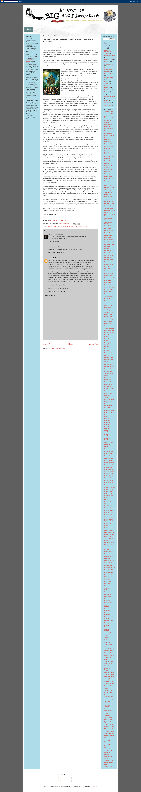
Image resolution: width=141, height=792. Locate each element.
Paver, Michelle (109, 551)
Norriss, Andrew (109, 542)
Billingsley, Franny (107, 149)
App (105, 48)
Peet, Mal (107, 558)
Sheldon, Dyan (108, 637)
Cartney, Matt (108, 181)
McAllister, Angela (109, 495)
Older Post (93, 344)
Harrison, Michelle (107, 349)
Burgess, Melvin (109, 174)
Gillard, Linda (108, 305)
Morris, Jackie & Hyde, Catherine (109, 520)
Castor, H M (108, 185)
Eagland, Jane (108, 264)
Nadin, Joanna (108, 530)
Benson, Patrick (109, 144)
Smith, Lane (108, 642)
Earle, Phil (107, 266)
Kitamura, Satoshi (109, 391)
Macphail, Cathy (109, 473)
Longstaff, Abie (108, 456)
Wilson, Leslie (108, 750)
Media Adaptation (109, 64)
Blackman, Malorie (107, 153)
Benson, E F (108, 141)
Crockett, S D (108, 206)
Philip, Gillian (108, 565)
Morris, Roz (107, 523)
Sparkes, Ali (107, 653)
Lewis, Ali (107, 444)
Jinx (58, 226)
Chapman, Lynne (109, 190)
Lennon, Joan (108, 442)
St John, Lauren (109, 655)
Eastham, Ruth (108, 271)
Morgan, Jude (108, 512)
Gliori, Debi (107, 307)
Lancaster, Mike (109, 412)
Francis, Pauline (109, 294)
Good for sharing (109, 55)
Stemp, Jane (108, 663)
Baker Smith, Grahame (108, 125)
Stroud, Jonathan (109, 679)
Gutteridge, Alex (109, 328)
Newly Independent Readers (108, 69)
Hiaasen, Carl (108, 357)
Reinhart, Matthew (107, 599)
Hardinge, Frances (107, 345)
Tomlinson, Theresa (107, 701)
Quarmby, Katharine (107, 589)
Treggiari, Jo (108, 713)
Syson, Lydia (108, 690)
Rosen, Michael (109, 623)
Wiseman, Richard (107, 753)
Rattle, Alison (108, 592)
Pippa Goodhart (53, 234)
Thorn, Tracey (108, 699)
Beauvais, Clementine (107, 138)
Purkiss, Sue (108, 586)
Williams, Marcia (109, 748)
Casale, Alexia (108, 183)
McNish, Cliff (108, 505)
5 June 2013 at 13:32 (54, 241)
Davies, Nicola (108, 230)
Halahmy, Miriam (109, 330)
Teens (106, 92)
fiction (54, 226)
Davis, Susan (108, 235)
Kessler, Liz (107, 386)
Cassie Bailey (52, 258)
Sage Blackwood (82, 226)
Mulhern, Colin (108, 528)
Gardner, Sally (108, 296)
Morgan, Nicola (109, 514)
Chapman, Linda (109, 187)
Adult (105, 45)
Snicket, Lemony (109, 648)
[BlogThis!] (76, 224)
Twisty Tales (108, 717)
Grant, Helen (108, 314)
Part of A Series (109, 73)
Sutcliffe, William (109, 681)
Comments (62, 781)
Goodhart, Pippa (109, 312)
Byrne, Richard (108, 176)
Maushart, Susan (109, 485)
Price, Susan (108, 574)
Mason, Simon (108, 480)
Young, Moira (108, 766)
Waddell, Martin (109, 726)
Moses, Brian (108, 525)
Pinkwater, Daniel (109, 572)
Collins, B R (107, 194)
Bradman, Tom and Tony (108, 166)
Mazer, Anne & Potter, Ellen (108, 492)
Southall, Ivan (108, 650)
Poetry (106, 81)
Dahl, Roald (107, 226)
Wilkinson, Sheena (107, 741)
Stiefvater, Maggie (107, 669)
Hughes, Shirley (109, 366)
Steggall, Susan (109, 661)
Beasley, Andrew (109, 135)
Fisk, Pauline (108, 284)
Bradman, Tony (109, 169)
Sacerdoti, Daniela (107, 626)
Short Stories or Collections (109, 86)
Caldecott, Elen (109, 178)
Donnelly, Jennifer (107, 247)
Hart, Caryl (107, 355)
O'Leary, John (108, 545)
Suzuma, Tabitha (109, 683)
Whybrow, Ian (108, 738)
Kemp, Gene (108, 384)
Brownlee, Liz (108, 171)
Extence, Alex (108, 275)
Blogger (95, 786)
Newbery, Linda (109, 532)
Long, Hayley (108, 453)
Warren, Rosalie (109, 731)
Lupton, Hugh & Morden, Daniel (109, 470)
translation (107, 105)
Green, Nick (108, 323)
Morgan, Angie (108, 510)
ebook (106, 100)
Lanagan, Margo (109, 410)
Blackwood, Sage (109, 156)
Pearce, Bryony (109, 554)
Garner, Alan (108, 298)
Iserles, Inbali (108, 371)
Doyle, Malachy (109, 253)
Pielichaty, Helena (109, 567)
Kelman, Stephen (109, 382)
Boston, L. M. (108, 158)
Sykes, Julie (108, 688)
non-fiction (107, 102)
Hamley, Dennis (109, 343)
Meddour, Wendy (109, 508)
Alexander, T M (109, 114)
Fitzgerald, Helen (109, 287)
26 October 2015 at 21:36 (56, 252)
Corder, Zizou (108, 201)
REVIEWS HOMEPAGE (59, 220)
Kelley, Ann (107, 379)
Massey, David (108, 482)
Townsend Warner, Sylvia (108, 709)
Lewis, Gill (107, 446)
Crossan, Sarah (109, 208)
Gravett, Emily (108, 319)
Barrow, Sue (108, 133)
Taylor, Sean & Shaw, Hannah (108, 695)
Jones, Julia (108, 377)
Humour (106, 61)
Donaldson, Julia (109, 242)
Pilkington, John (109, 570)
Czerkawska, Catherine (108, 219)
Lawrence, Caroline (107, 431)
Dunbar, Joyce (108, 259)
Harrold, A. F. (108, 353)
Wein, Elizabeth (109, 733)
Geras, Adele (108, 300)
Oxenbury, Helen (109, 549)
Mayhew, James (109, 489)
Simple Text (107, 90)
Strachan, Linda (109, 672)
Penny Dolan (73, 226)
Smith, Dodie (108, 640)
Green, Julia (108, 321)
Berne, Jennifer (109, 146)
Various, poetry (108, 724)
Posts (61, 778)
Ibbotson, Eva (108, 369)
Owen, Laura (108, 547)
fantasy (49, 226)
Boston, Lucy (108, 161)
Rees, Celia (107, 594)
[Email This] (74, 224)
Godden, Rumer (109, 310)
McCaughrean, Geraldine (108, 498)
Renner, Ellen (108, 602)
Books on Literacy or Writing (107, 51)
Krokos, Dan (108, 405)
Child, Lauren (108, 192)
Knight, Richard (109, 399)
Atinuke (106, 122)
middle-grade (64, 226)
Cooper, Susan (108, 196)
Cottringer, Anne (109, 203)
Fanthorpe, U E (109, 278)
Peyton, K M (108, 563)
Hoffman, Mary (108, 364)
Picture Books (108, 77)
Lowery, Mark (108, 467)
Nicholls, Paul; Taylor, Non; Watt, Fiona (109, 538)
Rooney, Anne (108, 620)
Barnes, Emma (108, 128)
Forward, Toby (108, 289)
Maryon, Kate (108, 478)
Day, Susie (107, 237)
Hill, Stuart (107, 362)
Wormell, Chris (108, 760)
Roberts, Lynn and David (108, 617)
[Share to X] (78, 224)
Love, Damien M (109, 460)
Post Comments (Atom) (58, 348)
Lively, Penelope (109, 451)
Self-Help (107, 83)
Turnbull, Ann (108, 715)
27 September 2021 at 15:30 (57, 291)
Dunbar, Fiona (108, 255)
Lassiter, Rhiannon (107, 427)
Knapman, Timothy (107, 396)
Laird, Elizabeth (109, 408)
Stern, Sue (107, 666)
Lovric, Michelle (109, 462)
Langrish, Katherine (107, 419)
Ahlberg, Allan (108, 111)
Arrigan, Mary (108, 120)
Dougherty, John (109, 250)
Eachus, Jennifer (109, 262)
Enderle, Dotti (108, 273)
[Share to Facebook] (79, 224)
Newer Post (48, 344)
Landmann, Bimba (107, 415)
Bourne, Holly (108, 163)
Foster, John (108, 291)
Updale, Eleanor (109, 722)
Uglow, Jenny (108, 719)
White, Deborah (109, 735)
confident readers (109, 96)
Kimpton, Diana (109, 388)
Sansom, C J (108, 633)
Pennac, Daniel (109, 560)
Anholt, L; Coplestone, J (108, 117)
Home (70, 344)
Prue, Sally (107, 581)
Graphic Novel (108, 59)
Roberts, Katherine (107, 605)
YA (105, 94)
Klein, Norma (108, 393)
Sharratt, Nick (108, 635)
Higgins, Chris (108, 359)
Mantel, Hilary (108, 475)
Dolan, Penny (108, 239)
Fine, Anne (107, 280)
